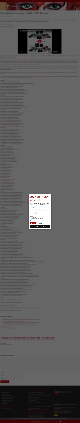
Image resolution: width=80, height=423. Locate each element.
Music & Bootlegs (34, 217)
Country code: (32, 212)
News (32, 216)
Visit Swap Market (40, 226)
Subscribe (33, 223)
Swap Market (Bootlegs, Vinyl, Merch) (37, 218)
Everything (33, 220)
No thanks (39, 223)
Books (32, 219)
